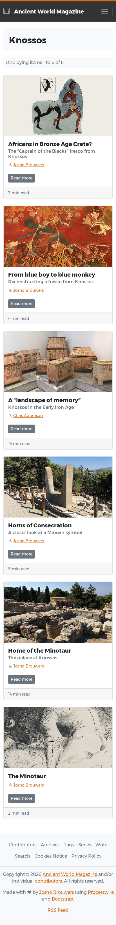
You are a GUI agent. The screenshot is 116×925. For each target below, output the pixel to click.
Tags (69, 844)
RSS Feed (58, 910)
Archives (50, 844)
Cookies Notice (51, 856)
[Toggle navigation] (105, 11)
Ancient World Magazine (70, 874)
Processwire (101, 892)
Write (101, 844)
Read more (21, 178)
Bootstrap (62, 899)
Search (22, 856)
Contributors (22, 844)
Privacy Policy (86, 856)
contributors (48, 881)
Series (84, 844)
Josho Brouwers (56, 892)
